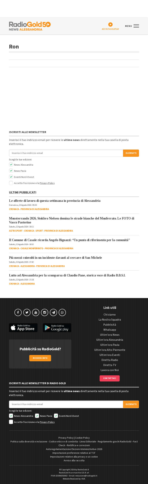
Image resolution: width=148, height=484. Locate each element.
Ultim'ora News (109, 335)
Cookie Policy (82, 438)
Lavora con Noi (110, 370)
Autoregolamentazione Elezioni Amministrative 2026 (74, 449)
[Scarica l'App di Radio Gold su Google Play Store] (57, 327)
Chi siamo (110, 315)
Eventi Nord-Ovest (24, 177)
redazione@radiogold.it (86, 475)
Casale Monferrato (32, 248)
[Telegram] (53, 312)
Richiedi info (40, 358)
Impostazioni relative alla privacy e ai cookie (74, 457)
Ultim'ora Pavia (109, 345)
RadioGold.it (83, 469)
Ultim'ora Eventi (109, 355)
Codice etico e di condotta (63, 441)
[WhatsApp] (62, 312)
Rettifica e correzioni (78, 445)
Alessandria (28, 266)
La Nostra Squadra (110, 320)
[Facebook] (18, 312)
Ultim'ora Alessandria (109, 340)
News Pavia (20, 171)
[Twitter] (27, 312)
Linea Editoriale (88, 441)
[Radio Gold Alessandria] (30, 26)
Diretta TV (109, 365)
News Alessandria (23, 165)
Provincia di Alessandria (35, 209)
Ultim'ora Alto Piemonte (109, 350)
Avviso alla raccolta (74, 460)
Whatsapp (109, 330)
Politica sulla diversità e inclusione (28, 441)
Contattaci (109, 378)
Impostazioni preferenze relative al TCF (74, 453)
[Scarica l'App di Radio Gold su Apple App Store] (23, 327)
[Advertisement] (74, 99)
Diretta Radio (109, 360)
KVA (83, 478)
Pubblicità (109, 325)
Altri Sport (16, 230)
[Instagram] (44, 312)
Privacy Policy (47, 183)
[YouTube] (35, 312)
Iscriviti (131, 153)
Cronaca (14, 209)
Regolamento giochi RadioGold (114, 441)
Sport (39, 230)
